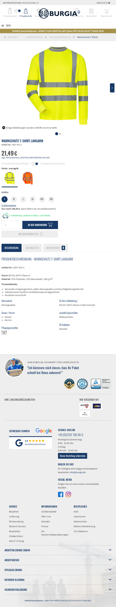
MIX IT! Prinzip (16, 540)
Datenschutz (80, 521)
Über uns (46, 516)
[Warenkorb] (106, 11)
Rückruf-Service (17, 526)
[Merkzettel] (91, 11)
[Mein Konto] (77, 11)
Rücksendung (16, 521)
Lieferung (14, 516)
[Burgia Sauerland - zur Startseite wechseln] (58, 13)
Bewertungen (55, 248)
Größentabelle (9, 205)
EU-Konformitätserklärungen (54, 533)
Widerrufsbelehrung (84, 526)
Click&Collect (16, 536)
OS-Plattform (81, 531)
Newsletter (14, 531)
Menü (8, 25)
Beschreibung (12, 248)
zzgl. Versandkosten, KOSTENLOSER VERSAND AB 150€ (26, 157)
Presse (44, 526)
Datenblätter (32, 248)
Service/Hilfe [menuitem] (102, 3)
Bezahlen (14, 511)
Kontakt (45, 521)
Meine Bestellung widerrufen (72, 456)
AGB (76, 511)
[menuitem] (77, 11)
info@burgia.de (78, 472)
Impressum (80, 516)
